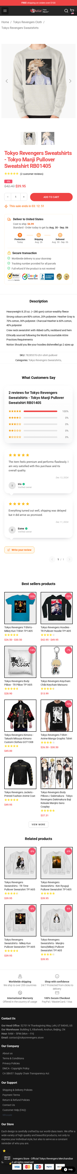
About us (8, 1053)
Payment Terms (11, 1094)
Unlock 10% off (7, 1158)
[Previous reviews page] (52, 559)
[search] (66, 11)
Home (5, 22)
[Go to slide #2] (47, 138)
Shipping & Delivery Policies (17, 1089)
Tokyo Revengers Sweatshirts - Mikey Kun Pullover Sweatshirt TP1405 (19, 943)
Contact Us (9, 1105)
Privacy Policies (11, 1063)
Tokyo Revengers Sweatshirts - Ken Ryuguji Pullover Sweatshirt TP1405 (56, 886)
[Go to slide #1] (29, 138)
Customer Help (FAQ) (14, 1110)
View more (38, 824)
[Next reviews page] (69, 559)
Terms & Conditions (13, 1058)
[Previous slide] (7, 81)
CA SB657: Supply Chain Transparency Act (26, 1073)
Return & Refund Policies (16, 1100)
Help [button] (70, 1169)
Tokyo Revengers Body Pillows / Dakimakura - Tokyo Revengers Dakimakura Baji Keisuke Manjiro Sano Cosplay (57, 799)
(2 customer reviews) (31, 173)
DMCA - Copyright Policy (16, 1068)
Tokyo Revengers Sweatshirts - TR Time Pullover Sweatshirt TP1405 (19, 886)
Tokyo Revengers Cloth (27, 22)
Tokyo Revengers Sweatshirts (19, 28)
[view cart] (72, 11)
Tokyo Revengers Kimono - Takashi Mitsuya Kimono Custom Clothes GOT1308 (18, 738)
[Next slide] (70, 81)
